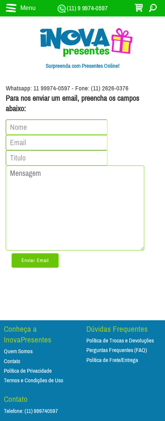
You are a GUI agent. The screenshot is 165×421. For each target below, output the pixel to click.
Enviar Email (35, 260)
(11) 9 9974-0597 (87, 8)
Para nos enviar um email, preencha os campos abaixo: (72, 103)
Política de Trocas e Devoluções (120, 340)
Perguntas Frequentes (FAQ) (116, 350)
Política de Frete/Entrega (112, 360)
